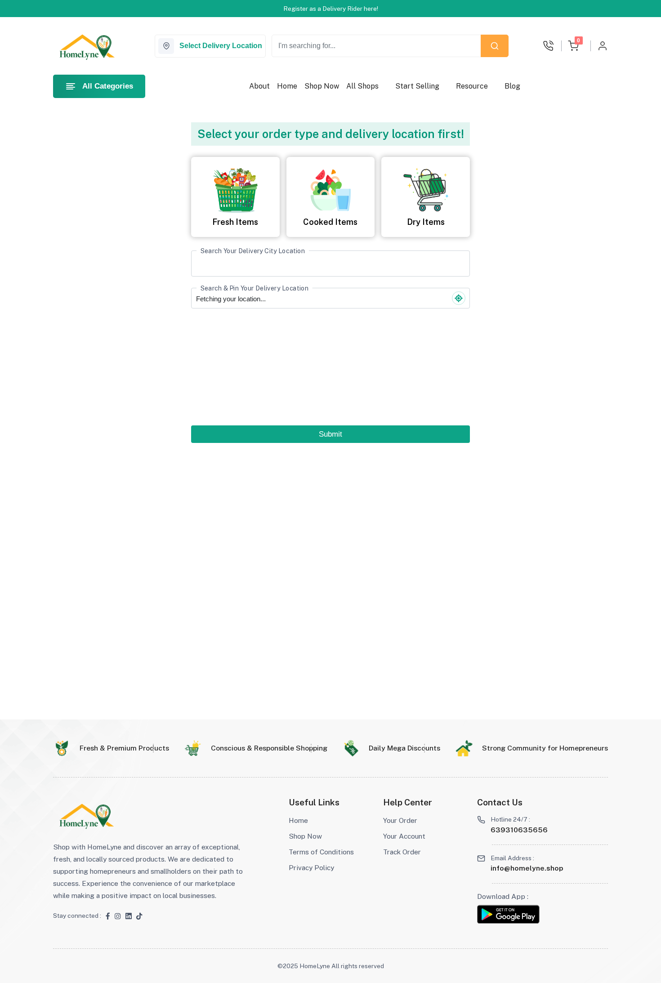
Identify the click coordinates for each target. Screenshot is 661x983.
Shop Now (321, 86)
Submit (330, 434)
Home (287, 86)
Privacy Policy (311, 867)
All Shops (362, 86)
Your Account (404, 836)
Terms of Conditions (321, 852)
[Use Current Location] (458, 298)
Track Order (402, 852)
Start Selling (417, 86)
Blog (512, 86)
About (259, 86)
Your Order (400, 820)
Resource (472, 86)
